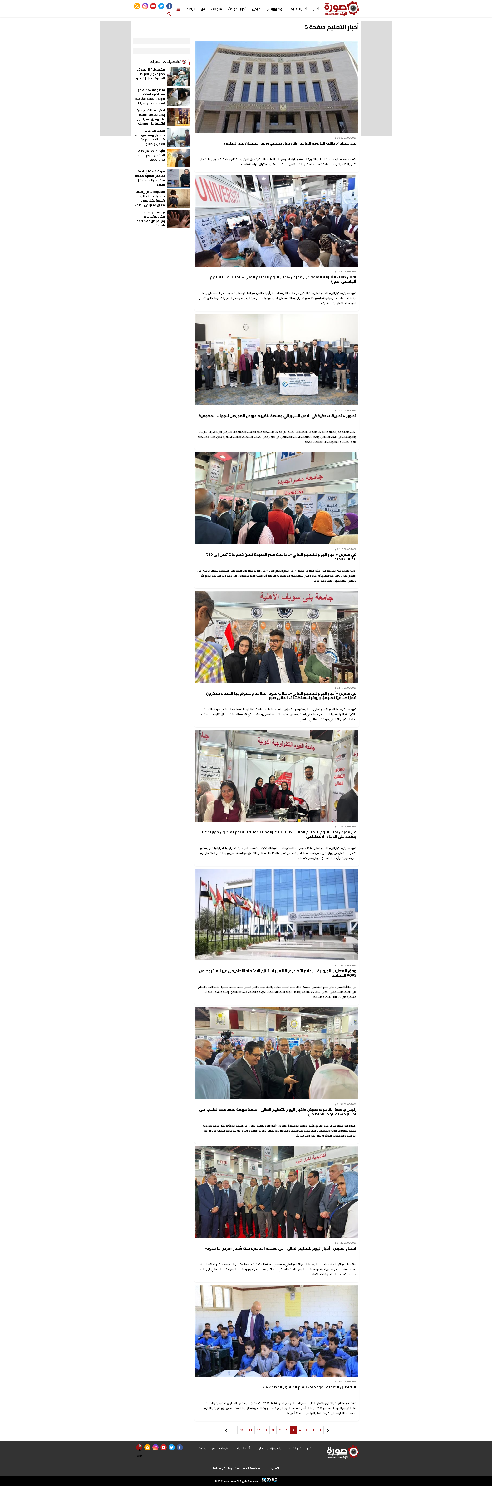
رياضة (191, 9)
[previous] (327, 1430)
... (234, 1430)
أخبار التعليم (299, 9)
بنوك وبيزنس (275, 9)
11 (250, 1430)
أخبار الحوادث (237, 9)
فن (203, 9)
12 (242, 1430)
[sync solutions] (269, 1481)
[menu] (178, 9)
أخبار (316, 9)
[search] (169, 13)
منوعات (216, 9)
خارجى (256, 9)
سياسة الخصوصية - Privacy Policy (236, 1468)
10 (258, 1430)
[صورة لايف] (341, 8)
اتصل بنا (273, 1468)
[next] (226, 1430)
